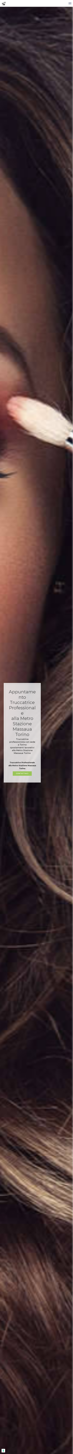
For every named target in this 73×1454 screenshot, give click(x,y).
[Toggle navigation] (70, 3)
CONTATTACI (22, 773)
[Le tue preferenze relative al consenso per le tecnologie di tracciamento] (3, 1450)
